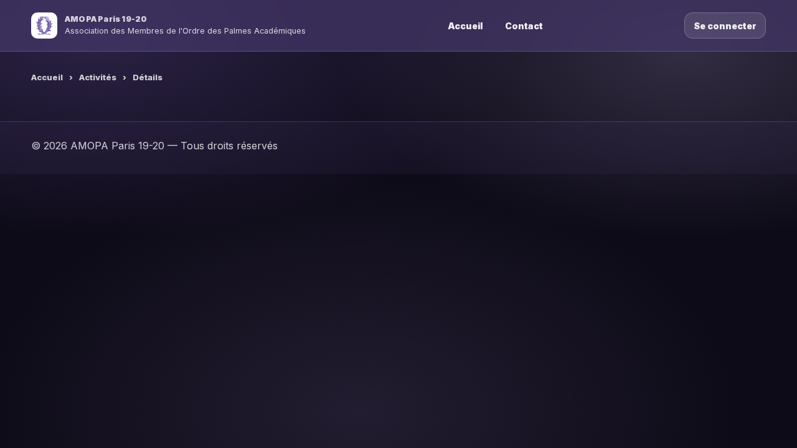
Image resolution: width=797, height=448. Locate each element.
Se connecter (725, 26)
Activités (97, 77)
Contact (524, 26)
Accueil (465, 26)
